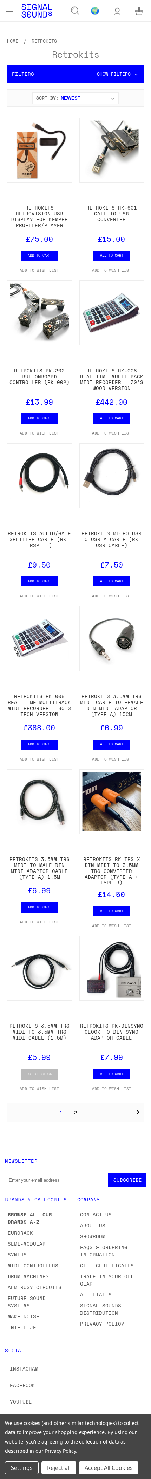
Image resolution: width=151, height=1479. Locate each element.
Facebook (22, 1385)
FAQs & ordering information (103, 1250)
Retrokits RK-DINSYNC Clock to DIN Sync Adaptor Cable (111, 1031)
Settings (22, 1468)
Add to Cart (39, 255)
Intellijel (23, 1327)
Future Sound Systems (27, 1301)
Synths (17, 1254)
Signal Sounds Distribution (100, 1309)
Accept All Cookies (109, 1468)
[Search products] (75, 11)
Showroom (92, 1236)
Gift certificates (107, 1265)
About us (92, 1225)
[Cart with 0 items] (139, 11)
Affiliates (96, 1294)
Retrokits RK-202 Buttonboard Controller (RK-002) (39, 376)
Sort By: (47, 97)
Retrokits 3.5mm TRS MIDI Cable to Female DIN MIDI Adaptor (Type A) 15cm (111, 704)
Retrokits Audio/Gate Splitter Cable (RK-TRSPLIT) (39, 539)
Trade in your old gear (107, 1280)
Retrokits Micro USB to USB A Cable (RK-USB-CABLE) (111, 539)
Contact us (96, 1214)
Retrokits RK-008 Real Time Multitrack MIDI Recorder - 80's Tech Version (39, 704)
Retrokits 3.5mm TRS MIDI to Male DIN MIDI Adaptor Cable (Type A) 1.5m (39, 867)
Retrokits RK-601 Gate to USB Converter (111, 213)
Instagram (24, 1368)
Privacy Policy (102, 1323)
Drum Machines (28, 1276)
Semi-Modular (27, 1243)
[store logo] (37, 10)
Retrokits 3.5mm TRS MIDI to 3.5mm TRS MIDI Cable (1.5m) (39, 1031)
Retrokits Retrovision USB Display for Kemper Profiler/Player (39, 216)
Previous (11, 1472)
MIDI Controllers (33, 1265)
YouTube (21, 1401)
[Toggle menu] (9, 10)
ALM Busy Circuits (34, 1287)
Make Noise (23, 1316)
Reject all (59, 1468)
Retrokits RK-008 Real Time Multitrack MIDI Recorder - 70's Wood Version (111, 379)
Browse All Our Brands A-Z (30, 1218)
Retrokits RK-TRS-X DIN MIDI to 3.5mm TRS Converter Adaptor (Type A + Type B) (111, 870)
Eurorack (20, 1232)
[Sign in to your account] (117, 11)
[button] (75, 74)
